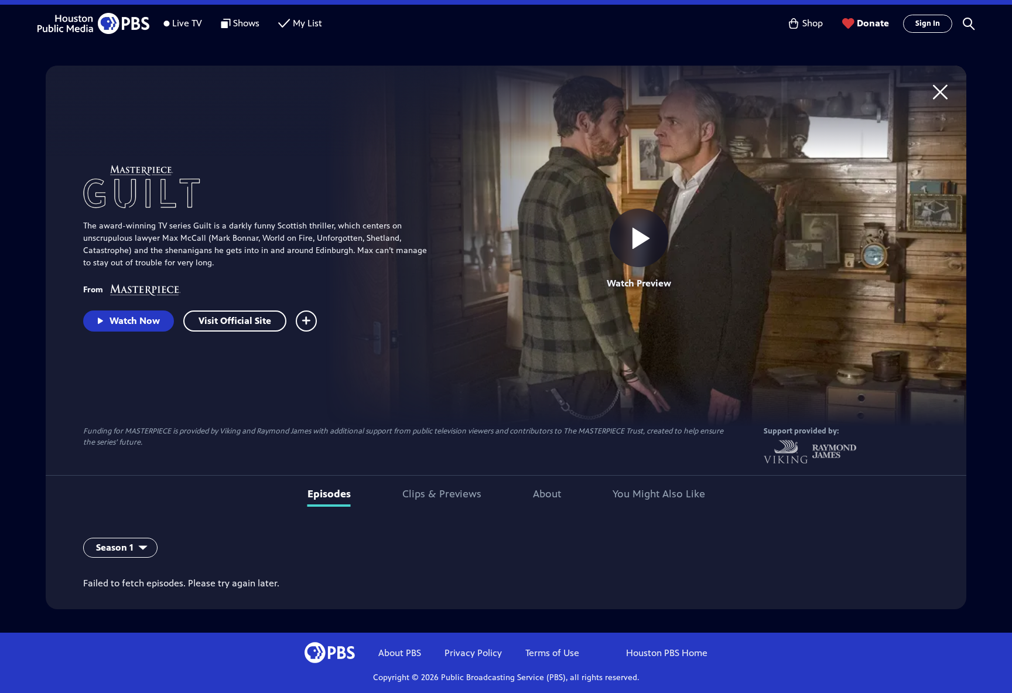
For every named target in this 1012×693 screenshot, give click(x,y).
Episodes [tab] (329, 493)
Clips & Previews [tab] (441, 493)
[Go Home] (940, 91)
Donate (873, 23)
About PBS (399, 652)
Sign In (927, 23)
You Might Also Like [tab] (659, 493)
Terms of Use (552, 652)
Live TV (187, 23)
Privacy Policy (473, 652)
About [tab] (547, 493)
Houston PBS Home (666, 652)
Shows (246, 23)
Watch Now (135, 320)
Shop (812, 23)
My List (307, 23)
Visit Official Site (235, 320)
